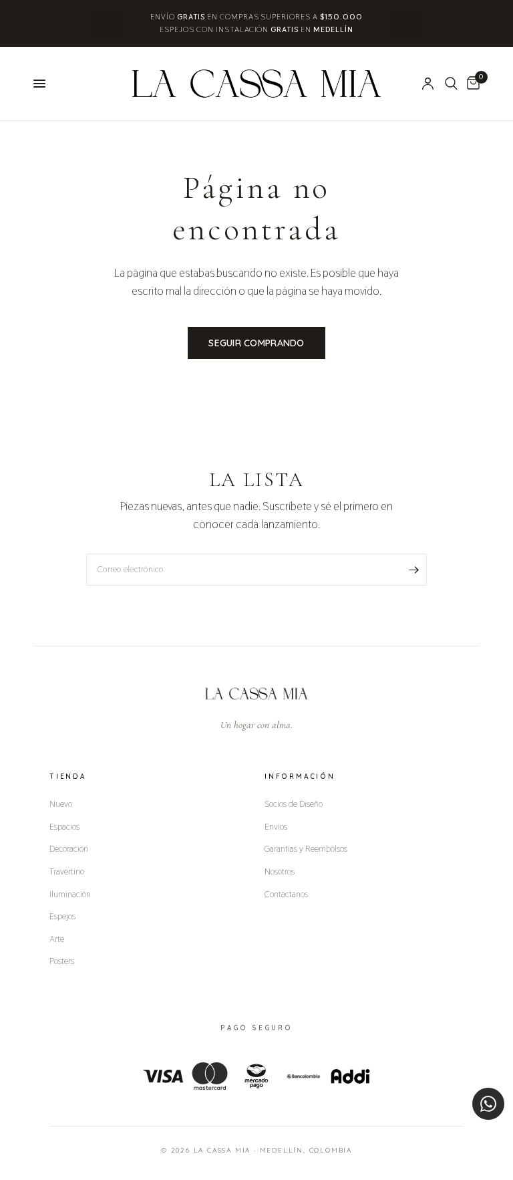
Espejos (62, 916)
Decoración (68, 848)
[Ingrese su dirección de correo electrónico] (413, 570)
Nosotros (280, 871)
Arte (56, 939)
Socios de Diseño (294, 804)
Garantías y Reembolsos (306, 848)
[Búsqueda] (451, 83)
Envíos (276, 826)
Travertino (66, 871)
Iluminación (70, 894)
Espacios (64, 826)
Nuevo (60, 804)
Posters (61, 961)
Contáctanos (286, 894)
